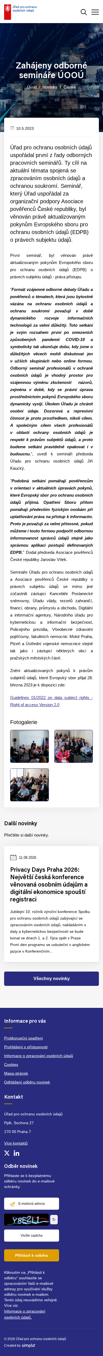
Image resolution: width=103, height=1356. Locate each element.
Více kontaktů (16, 1143)
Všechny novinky (52, 978)
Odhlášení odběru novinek (27, 1082)
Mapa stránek (16, 1073)
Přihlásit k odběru (31, 1255)
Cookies (11, 1064)
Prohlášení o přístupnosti (26, 1047)
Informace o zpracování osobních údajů (38, 1056)
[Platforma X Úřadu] (7, 1153)
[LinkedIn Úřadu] (16, 1153)
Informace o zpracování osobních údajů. (24, 1314)
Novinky (50, 87)
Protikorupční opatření (23, 1038)
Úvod (32, 87)
